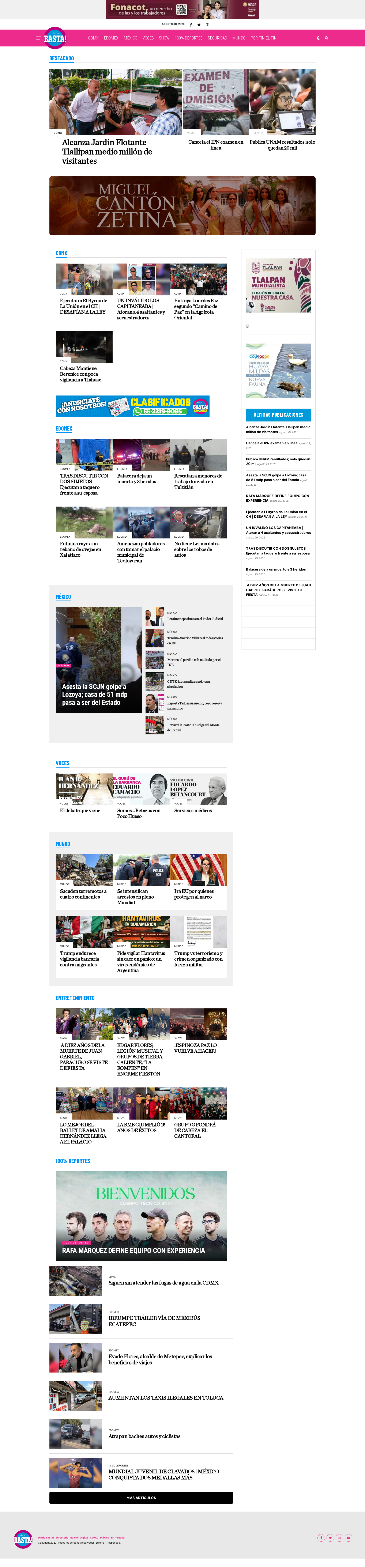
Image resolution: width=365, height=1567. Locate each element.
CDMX (93, 38)
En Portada (118, 1537)
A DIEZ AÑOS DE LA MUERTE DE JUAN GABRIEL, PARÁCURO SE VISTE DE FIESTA (278, 590)
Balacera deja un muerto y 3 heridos (276, 569)
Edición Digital (79, 1537)
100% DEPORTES (189, 38)
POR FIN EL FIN (264, 38)
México (104, 1537)
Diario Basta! (46, 1537)
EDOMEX (111, 38)
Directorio (62, 1537)
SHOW (164, 38)
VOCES (148, 38)
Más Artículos (141, 1498)
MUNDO (238, 38)
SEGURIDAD (217, 38)
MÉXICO (130, 38)
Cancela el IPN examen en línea (271, 443)
